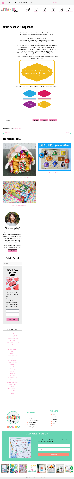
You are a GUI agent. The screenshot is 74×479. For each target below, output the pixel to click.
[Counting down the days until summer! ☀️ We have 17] (41, 468)
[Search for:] (12, 263)
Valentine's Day (12, 391)
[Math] (45, 9)
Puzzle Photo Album (54, 173)
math (12, 358)
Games (12, 351)
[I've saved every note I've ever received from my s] (5, 468)
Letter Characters (12, 355)
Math (44, 11)
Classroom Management (12, 342)
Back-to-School (12, 336)
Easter (12, 347)
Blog (15, 2)
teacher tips (12, 384)
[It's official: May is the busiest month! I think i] (51, 468)
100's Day (12, 333)
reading (12, 369)
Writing (36, 11)
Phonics (12, 364)
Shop (31, 2)
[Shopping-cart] (18, 427)
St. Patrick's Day (12, 377)
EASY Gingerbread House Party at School (19, 178)
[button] (36, 120)
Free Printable (12, 349)
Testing (12, 386)
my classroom (12, 360)
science (12, 371)
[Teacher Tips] (69, 9)
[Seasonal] (61, 9)
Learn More (12, 251)
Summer (12, 380)
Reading (28, 11)
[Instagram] (8, 427)
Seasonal (61, 11)
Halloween (12, 353)
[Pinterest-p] (13, 427)
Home (9, 2)
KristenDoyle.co (44, 477)
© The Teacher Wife (30, 477)
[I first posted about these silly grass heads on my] (60, 468)
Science (53, 11)
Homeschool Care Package (19, 205)
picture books (12, 366)
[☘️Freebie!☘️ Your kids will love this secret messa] (69, 468)
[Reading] (28, 9)
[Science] (53, 9)
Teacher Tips (69, 11)
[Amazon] (16, 427)
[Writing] (36, 9)
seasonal (12, 373)
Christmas (12, 340)
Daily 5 (12, 345)
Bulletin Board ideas (12, 338)
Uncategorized (17, 128)
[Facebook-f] (10, 427)
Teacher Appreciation (12, 382)
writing (12, 393)
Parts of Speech (12, 362)
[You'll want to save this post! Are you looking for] (32, 468)
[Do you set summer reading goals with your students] (14, 468)
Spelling (12, 375)
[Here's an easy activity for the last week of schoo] (23, 468)
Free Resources (23, 2)
